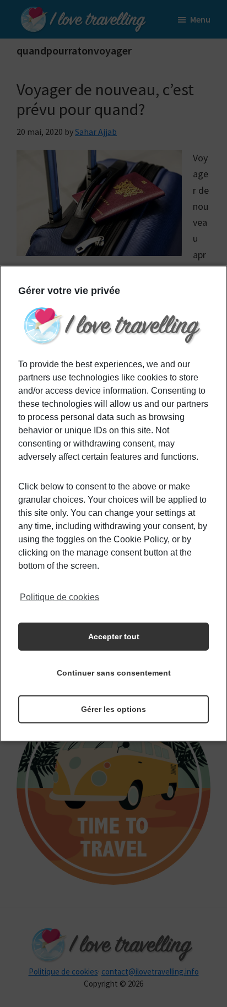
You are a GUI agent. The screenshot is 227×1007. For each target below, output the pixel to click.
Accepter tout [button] (113, 636)
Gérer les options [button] (113, 709)
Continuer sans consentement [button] (114, 672)
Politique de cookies (59, 596)
